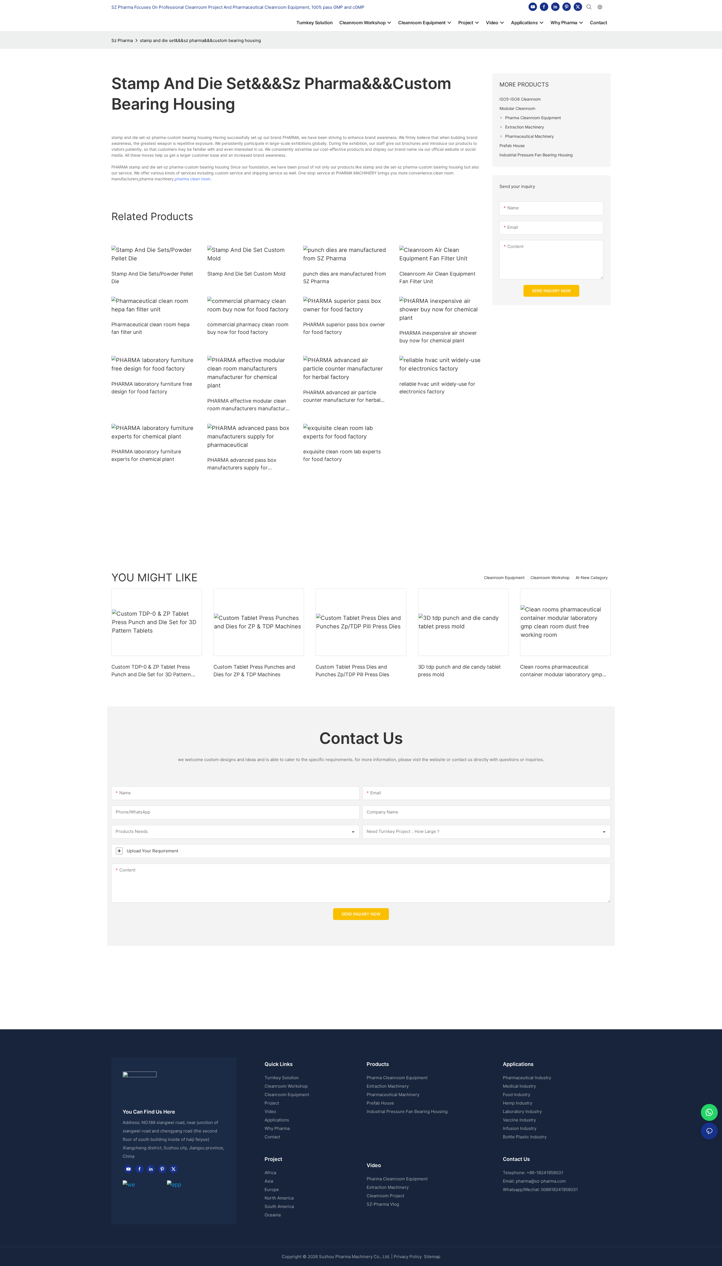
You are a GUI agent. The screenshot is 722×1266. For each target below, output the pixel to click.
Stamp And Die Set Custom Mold (246, 274)
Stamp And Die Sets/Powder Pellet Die (152, 277)
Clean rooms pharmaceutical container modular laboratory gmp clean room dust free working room (562, 671)
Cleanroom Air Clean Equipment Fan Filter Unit (437, 277)
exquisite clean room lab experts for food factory (342, 455)
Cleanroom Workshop (550, 577)
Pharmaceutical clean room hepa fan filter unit (150, 328)
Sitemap (431, 1256)
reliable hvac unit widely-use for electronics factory (437, 387)
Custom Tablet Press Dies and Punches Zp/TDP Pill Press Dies (352, 670)
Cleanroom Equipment (504, 577)
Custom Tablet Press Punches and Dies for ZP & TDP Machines (254, 670)
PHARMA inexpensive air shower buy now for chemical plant (438, 336)
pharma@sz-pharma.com (541, 1181)
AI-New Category (592, 577)
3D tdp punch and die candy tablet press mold (459, 670)
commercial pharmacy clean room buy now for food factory (248, 328)
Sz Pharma (122, 40)
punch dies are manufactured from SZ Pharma (344, 277)
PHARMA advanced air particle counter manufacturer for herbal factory (341, 396)
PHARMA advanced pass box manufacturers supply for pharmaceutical (241, 464)
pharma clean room (192, 178)
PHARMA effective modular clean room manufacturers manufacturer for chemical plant (248, 405)
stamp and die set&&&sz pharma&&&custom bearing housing (200, 40)
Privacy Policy (408, 1256)
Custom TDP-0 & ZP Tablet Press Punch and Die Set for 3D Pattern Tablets (151, 671)
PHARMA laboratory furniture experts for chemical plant (146, 455)
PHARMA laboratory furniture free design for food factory (151, 387)
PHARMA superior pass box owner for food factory (344, 328)
